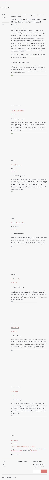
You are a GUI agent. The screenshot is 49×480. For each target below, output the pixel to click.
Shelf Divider (14, 391)
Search (3, 464)
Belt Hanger (14, 440)
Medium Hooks (15, 279)
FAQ (3, 24)
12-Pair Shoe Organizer (17, 110)
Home (3, 14)
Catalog (3, 17)
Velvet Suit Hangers (16, 165)
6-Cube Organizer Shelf (17, 222)
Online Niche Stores (12, 477)
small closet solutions (35, 55)
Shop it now (14, 114)
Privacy (3, 466)
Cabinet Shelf (15, 327)
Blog (3, 20)
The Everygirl (34, 450)
